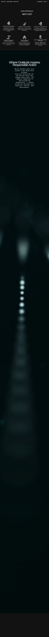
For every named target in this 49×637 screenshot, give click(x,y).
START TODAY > (43, 1)
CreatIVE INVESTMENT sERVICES (9, 1)
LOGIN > (39, 1)
